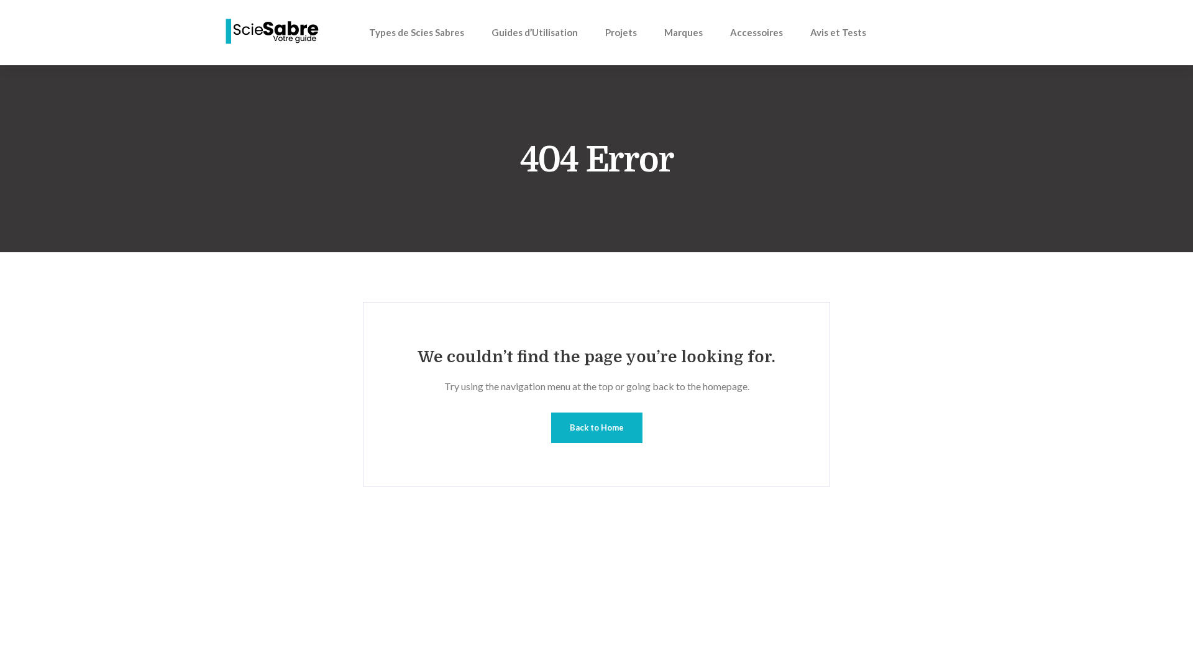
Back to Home (597, 427)
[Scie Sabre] (273, 31)
